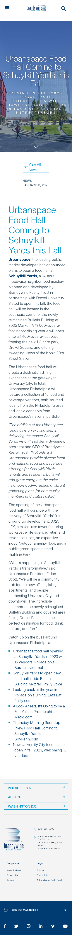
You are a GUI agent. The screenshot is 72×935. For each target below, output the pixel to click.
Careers (10, 880)
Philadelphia (19, 788)
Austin (14, 797)
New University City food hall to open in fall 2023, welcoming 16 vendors (39, 750)
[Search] (63, 8)
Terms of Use (43, 875)
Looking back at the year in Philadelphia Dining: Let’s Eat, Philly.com (37, 695)
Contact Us (12, 875)
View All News (35, 167)
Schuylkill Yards (22, 276)
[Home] (36, 8)
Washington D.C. (22, 806)
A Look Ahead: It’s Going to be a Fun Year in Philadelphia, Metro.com (39, 711)
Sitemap (40, 870)
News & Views (13, 870)
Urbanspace (19, 259)
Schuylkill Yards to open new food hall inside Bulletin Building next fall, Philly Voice (37, 678)
